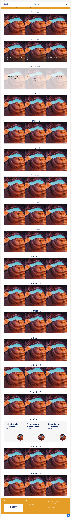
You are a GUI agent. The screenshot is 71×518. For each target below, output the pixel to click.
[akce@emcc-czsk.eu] (49, 501)
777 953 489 (53, 503)
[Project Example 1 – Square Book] (35, 24)
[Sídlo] (27, 501)
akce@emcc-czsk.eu (55, 501)
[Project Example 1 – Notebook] (56, 24)
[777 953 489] (49, 503)
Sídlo (29, 501)
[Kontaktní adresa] (5, 501)
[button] (67, 4)
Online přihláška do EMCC (12, 503)
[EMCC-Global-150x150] (13, 508)
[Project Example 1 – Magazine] (14, 24)
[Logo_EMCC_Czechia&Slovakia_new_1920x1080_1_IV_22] (6, 4)
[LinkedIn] (35, 4)
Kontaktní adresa (10, 501)
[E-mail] (38, 4)
